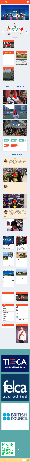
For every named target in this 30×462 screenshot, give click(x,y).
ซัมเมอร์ (15, 148)
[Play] (3, 47)
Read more (9, 31)
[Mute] (25, 300)
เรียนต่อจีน (4, 306)
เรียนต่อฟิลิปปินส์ (5, 310)
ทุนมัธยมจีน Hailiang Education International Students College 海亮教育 (8, 279)
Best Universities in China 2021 (20, 245)
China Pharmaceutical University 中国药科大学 (21, 278)
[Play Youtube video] (15, 97)
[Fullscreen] (13, 47)
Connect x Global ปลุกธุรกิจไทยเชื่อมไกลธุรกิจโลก (8, 245)
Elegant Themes (13, 459)
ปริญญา (22, 142)
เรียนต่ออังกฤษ (4, 318)
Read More (15, 131)
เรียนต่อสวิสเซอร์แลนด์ (5, 312)
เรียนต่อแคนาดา (5, 314)
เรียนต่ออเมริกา (5, 320)
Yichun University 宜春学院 (8, 261)
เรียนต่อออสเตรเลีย (5, 316)
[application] (8, 45)
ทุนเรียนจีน (7, 148)
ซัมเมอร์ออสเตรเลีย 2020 (15, 124)
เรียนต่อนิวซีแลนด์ (5, 308)
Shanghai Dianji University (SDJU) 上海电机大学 (21, 261)
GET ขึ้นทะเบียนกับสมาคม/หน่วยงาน (8, 352)
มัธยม (15, 142)
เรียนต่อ (15, 15)
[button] (27, 32)
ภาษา (7, 142)
